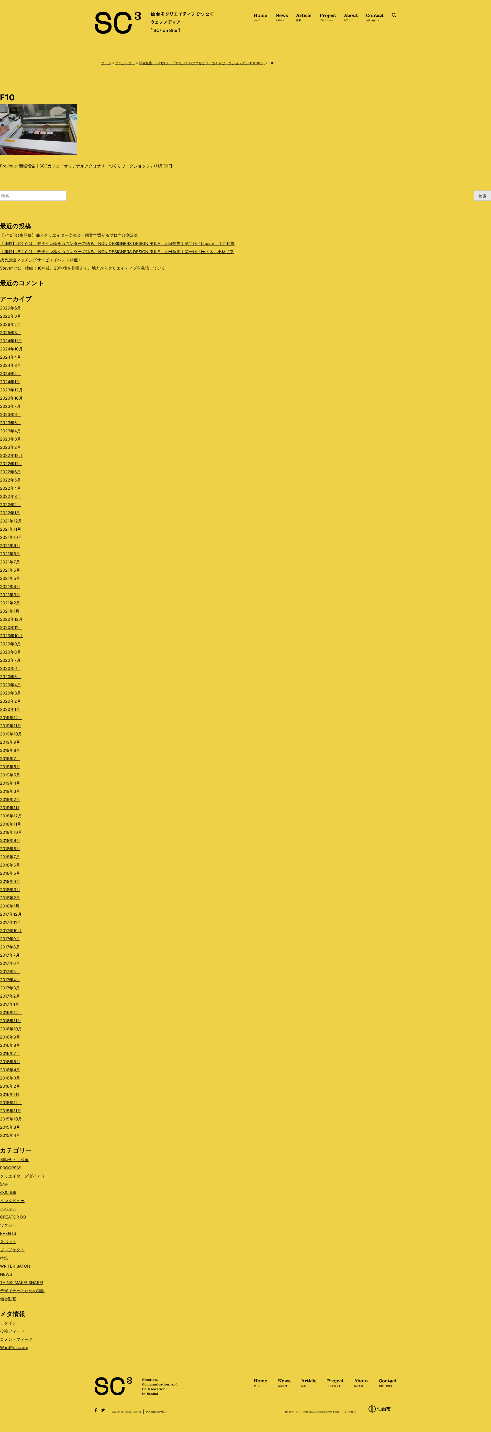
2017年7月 (10, 955)
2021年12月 (11, 520)
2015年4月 (10, 1135)
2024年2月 (10, 373)
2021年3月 (10, 594)
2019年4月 (10, 783)
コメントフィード (16, 1339)
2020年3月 (10, 693)
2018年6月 (10, 865)
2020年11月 (11, 627)
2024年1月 (10, 381)
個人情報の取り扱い (156, 1411)
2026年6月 (10, 308)
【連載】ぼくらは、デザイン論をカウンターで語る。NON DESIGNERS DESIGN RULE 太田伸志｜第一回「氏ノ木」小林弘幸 (117, 251)
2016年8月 (10, 1045)
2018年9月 (10, 840)
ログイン (8, 1323)
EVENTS (8, 1233)
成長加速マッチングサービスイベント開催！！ (43, 259)
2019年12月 (11, 717)
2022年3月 (10, 496)
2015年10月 (11, 1118)
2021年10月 (11, 537)
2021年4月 (10, 586)
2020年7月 (10, 660)
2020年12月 (11, 619)
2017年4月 (10, 979)
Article (303, 17)
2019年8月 (10, 750)
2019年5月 (10, 774)
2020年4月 (10, 684)
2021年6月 (10, 570)
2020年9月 (10, 643)
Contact (375, 17)
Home (260, 17)
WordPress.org (14, 1347)
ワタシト (8, 1225)
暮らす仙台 (350, 1411)
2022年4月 (10, 488)
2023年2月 (10, 447)
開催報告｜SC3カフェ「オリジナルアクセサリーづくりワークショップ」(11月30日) (202, 63)
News (281, 17)
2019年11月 (10, 725)
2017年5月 (10, 971)
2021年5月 (10, 578)
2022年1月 (10, 512)
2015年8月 (10, 1127)
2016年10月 (11, 1028)
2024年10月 (11, 348)
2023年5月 (10, 422)
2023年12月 (11, 389)
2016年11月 (10, 1020)
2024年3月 (10, 365)
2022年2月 (10, 504)
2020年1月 (10, 709)
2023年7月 (10, 406)
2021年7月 (10, 561)
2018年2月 (10, 897)
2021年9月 (10, 545)
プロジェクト (125, 63)
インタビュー (12, 1200)
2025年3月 (10, 332)
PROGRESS (10, 1167)
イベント (8, 1208)
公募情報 (8, 1192)
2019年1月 (9, 807)
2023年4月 (10, 430)
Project (328, 17)
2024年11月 (11, 340)
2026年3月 (10, 316)
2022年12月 (11, 455)
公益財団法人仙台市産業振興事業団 (321, 1411)
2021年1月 (9, 611)
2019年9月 (10, 742)
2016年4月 (10, 1069)
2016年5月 (10, 1061)
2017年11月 (10, 922)
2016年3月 (10, 1078)
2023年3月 (10, 439)
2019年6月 (10, 766)
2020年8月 (10, 652)
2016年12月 (11, 1012)
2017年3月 (10, 987)
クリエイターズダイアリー (24, 1176)
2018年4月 (10, 881)
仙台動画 (8, 1298)
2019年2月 (10, 799)
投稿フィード (12, 1331)
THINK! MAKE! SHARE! (21, 1282)
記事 (4, 1184)
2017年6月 (10, 963)
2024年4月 (10, 357)
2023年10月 (11, 398)
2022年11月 (11, 463)
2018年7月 (10, 856)
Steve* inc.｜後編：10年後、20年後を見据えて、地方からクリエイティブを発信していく (82, 268)
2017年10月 (11, 930)
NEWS (6, 1274)
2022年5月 (10, 480)
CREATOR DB (13, 1217)
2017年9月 (10, 938)
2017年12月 (11, 914)
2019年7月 (10, 758)
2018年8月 (10, 848)
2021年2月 (10, 602)
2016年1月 (9, 1094)
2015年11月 (10, 1110)
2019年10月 (11, 733)
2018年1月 (9, 906)
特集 (4, 1257)
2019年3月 (10, 791)
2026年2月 (10, 324)
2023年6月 (10, 414)
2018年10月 (11, 832)
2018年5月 (10, 873)
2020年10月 (11, 635)
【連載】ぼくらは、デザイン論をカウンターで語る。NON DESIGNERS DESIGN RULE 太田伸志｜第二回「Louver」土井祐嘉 (117, 243)
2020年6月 (10, 668)
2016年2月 (10, 1086)
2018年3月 (10, 889)
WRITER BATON (15, 1266)
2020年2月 (10, 701)
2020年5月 (10, 676)
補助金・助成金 (14, 1159)
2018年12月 (11, 815)
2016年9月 (10, 1037)
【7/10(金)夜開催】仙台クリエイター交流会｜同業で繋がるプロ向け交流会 (69, 235)
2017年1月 (9, 1004)
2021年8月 (10, 553)
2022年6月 (10, 471)
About (351, 17)
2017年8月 (10, 946)
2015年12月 (11, 1102)
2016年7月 (10, 1053)
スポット (8, 1241)
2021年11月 (10, 529)
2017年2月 (10, 996)
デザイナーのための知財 (22, 1290)
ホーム (106, 63)
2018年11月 (10, 824)
